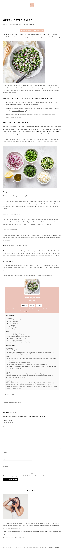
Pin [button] (33, 305)
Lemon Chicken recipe (19, 111)
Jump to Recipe (27, 30)
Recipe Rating (7, 420)
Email (5, 459)
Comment (6, 427)
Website (6, 466)
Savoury (13, 394)
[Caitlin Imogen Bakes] (32, 10)
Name (5, 452)
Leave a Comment (28, 24)
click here (21, 538)
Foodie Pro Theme (53, 547)
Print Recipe (39, 30)
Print (25, 305)
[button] (29, 300)
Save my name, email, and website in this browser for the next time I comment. (28, 476)
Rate (39, 305)
